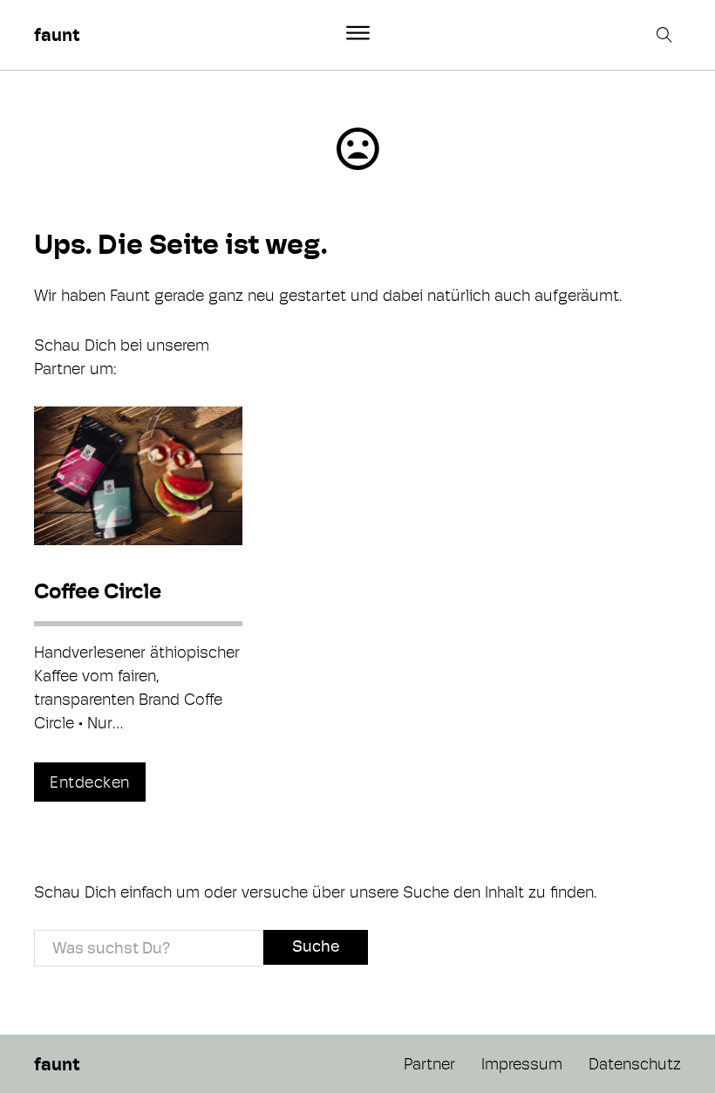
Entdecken (90, 782)
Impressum (521, 1064)
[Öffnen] (358, 33)
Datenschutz (635, 1064)
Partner (429, 1064)
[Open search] (666, 35)
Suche (315, 946)
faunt (56, 34)
